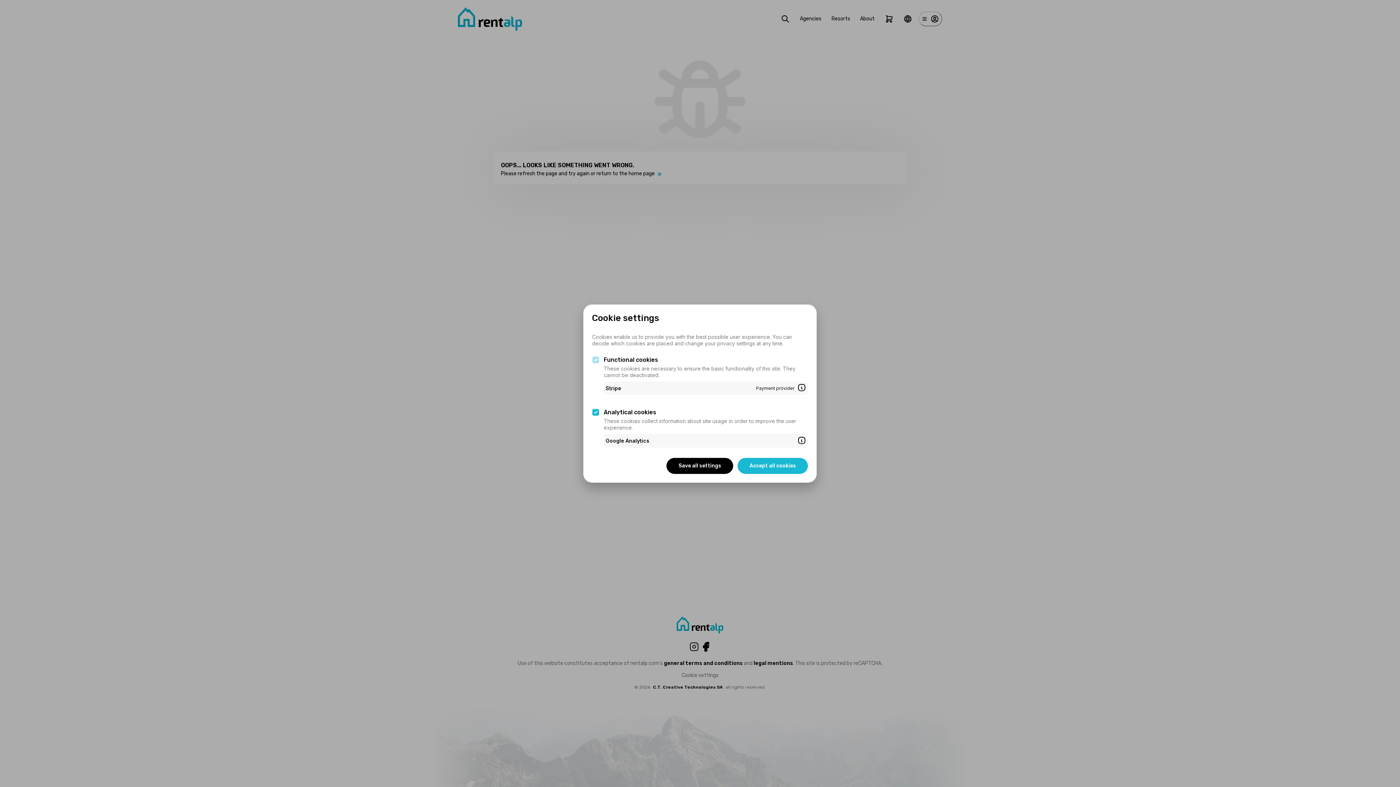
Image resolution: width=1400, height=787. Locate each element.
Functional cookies (631, 359)
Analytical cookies (630, 412)
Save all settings (699, 465)
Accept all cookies (773, 465)
